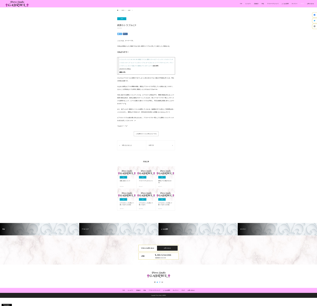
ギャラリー (294, 3)
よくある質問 (285, 3)
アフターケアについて (273, 3)
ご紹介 (121, 18)
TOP (241, 3)
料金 (263, 3)
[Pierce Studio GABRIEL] (158, 274)
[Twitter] (157, 282)
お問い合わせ (310, 3)
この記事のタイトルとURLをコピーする (146, 133)
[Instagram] (155, 282)
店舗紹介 (256, 3)
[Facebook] (160, 282)
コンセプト (248, 3)
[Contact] (162, 282)
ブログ (302, 3)
